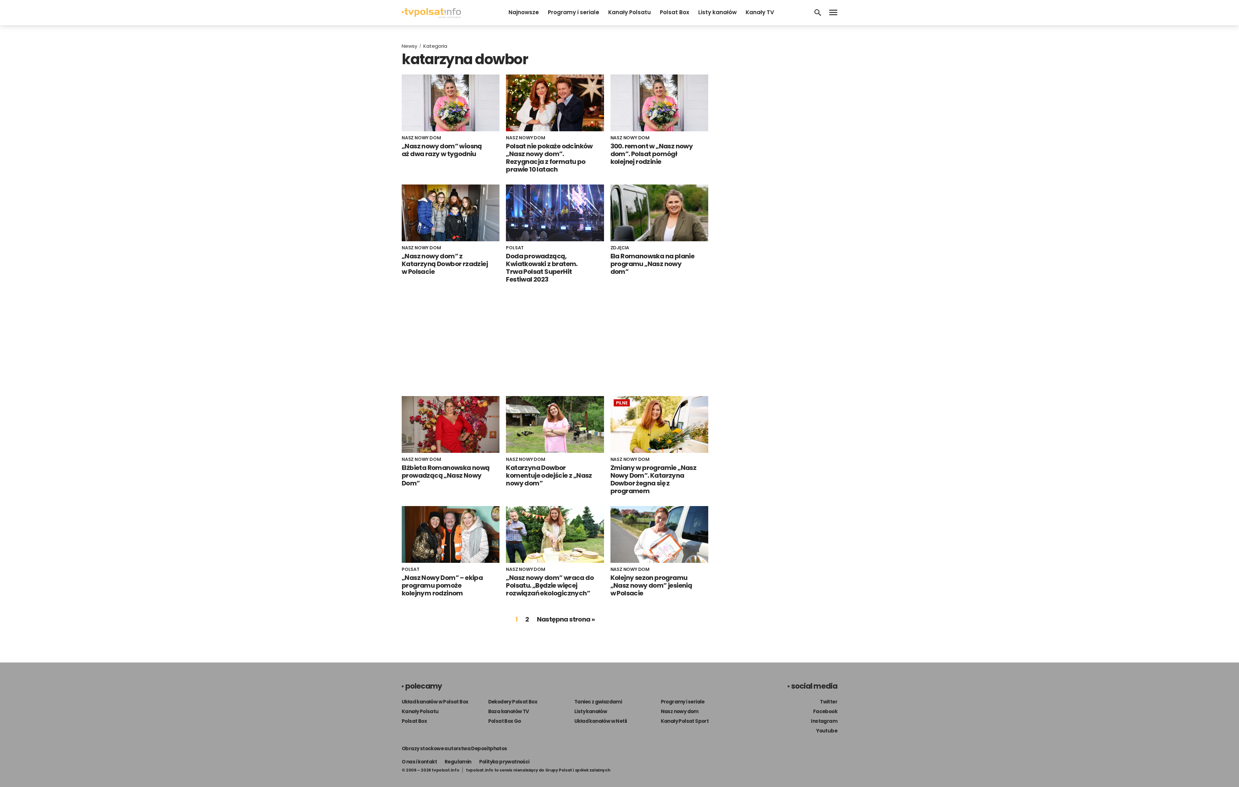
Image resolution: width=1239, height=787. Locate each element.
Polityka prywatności (504, 761)
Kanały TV (760, 12)
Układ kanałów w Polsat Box (435, 701)
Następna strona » (566, 619)
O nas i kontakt (419, 761)
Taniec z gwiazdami (598, 701)
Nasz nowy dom (680, 711)
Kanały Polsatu (629, 12)
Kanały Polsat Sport (685, 721)
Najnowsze (524, 12)
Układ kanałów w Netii (600, 721)
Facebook (825, 711)
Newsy (409, 46)
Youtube (826, 730)
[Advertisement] (555, 339)
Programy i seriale (573, 12)
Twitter (828, 701)
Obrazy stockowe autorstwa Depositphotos (454, 748)
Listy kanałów (717, 12)
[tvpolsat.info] (431, 16)
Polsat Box (674, 12)
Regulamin (458, 761)
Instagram (824, 721)
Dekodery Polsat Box (513, 701)
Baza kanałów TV (508, 711)
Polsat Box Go (504, 721)
